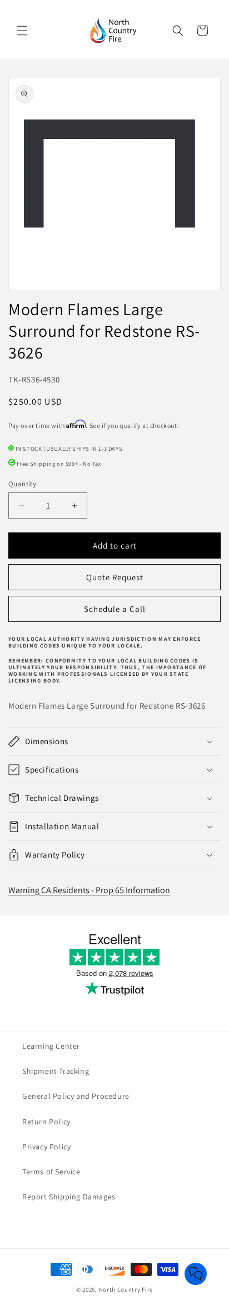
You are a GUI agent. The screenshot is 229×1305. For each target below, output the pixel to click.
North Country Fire (126, 1289)
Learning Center (51, 1046)
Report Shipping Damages (69, 1197)
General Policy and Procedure (76, 1096)
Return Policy (46, 1122)
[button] (22, 30)
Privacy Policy (46, 1147)
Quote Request (114, 577)
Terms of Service (51, 1172)
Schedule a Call (115, 609)
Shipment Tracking (55, 1071)
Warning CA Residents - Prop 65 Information (89, 890)
